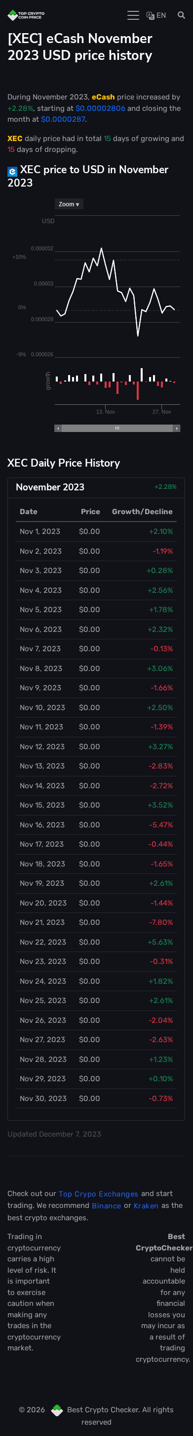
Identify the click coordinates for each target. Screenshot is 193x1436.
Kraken (146, 1205)
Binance (106, 1205)
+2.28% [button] (165, 486)
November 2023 (50, 487)
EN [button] (160, 15)
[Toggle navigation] (133, 15)
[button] (178, 15)
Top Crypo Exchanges (99, 1194)
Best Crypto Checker (102, 1409)
